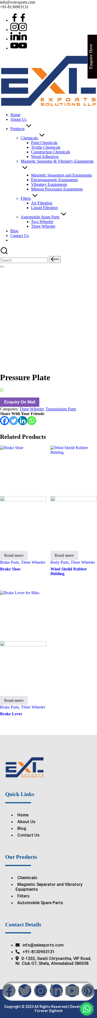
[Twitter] (13, 420)
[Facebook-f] (9, 990)
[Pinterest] (87, 990)
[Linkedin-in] (56, 990)
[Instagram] (40, 990)
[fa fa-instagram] (18, 29)
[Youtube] (18, 48)
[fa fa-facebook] (18, 20)
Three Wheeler (31, 409)
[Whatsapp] (31, 420)
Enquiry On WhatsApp (23, 390)
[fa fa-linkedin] (18, 39)
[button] (55, 259)
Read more (14, 555)
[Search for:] (24, 260)
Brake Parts (9, 562)
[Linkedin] (22, 420)
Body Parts (59, 562)
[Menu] (2, 266)
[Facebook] (4, 420)
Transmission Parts (61, 409)
